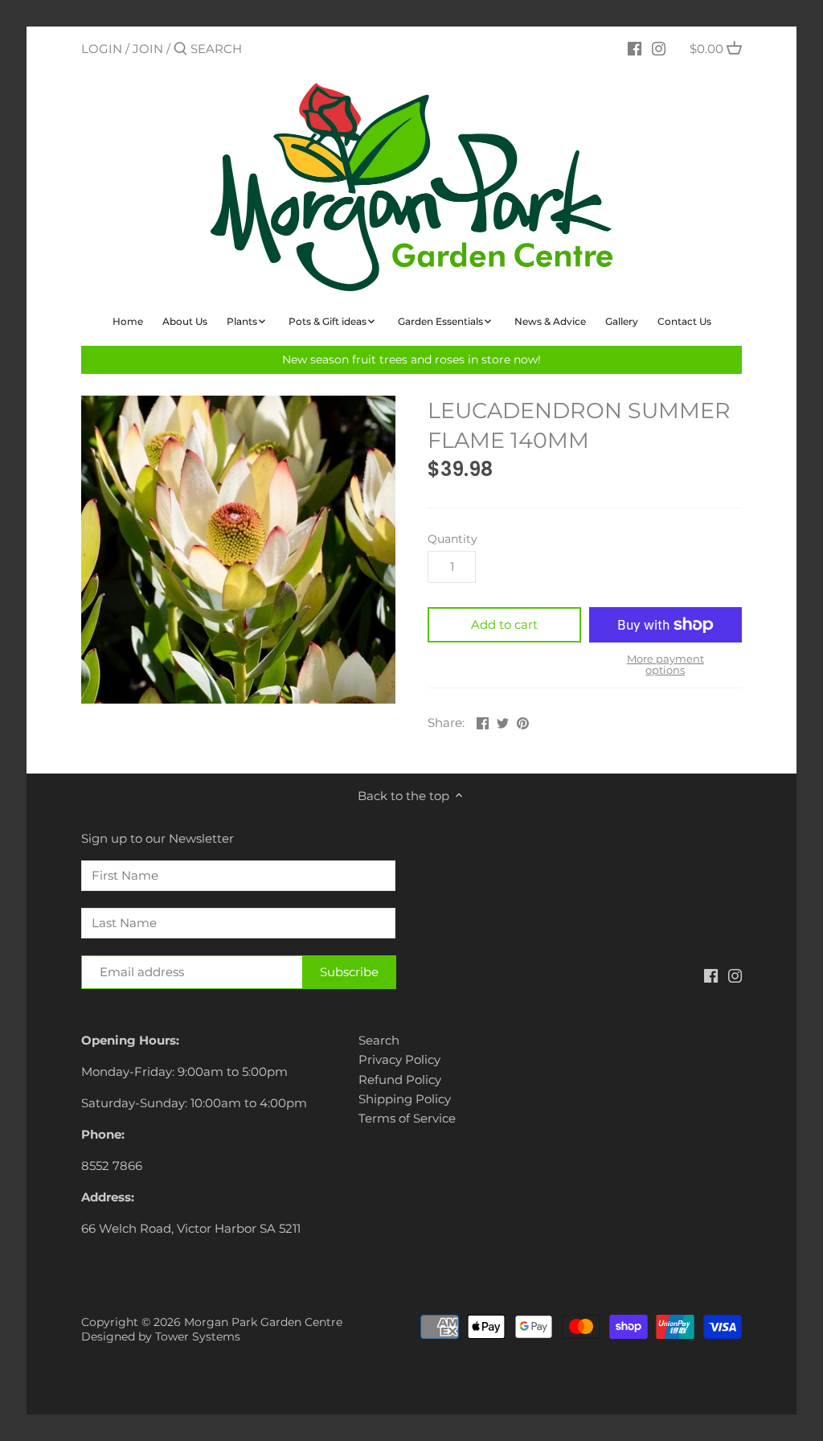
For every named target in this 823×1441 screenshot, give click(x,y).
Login (101, 48)
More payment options (665, 664)
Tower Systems (197, 1336)
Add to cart (504, 624)
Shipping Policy (404, 1098)
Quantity (452, 538)
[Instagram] (658, 48)
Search (378, 1040)
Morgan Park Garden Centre (263, 1322)
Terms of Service (407, 1118)
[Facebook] (634, 48)
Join (148, 48)
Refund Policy (399, 1079)
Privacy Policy (399, 1059)
